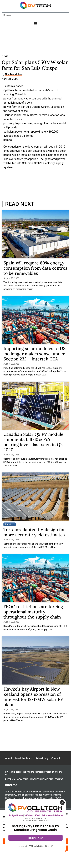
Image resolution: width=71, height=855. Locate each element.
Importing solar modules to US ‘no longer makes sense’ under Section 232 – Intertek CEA (34, 354)
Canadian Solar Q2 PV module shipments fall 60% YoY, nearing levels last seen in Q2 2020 (33, 441)
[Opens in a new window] (11, 785)
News (5, 56)
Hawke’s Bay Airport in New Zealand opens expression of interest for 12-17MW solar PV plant (33, 696)
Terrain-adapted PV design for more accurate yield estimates (34, 532)
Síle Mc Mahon (13, 74)
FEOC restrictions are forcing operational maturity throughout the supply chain (33, 612)
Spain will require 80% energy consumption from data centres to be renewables (35, 268)
